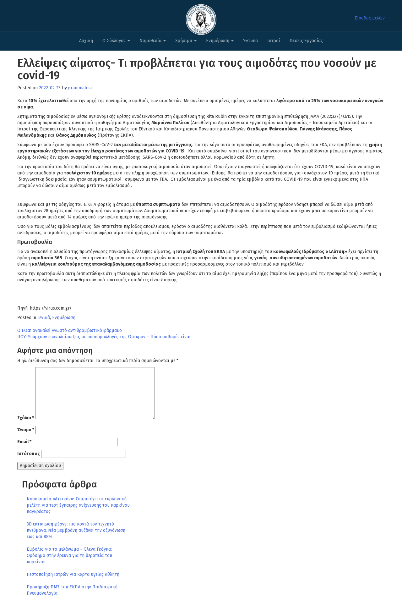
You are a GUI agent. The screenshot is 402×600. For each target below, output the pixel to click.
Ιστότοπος (28, 453)
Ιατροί (273, 40)
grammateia (80, 88)
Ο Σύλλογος (114, 40)
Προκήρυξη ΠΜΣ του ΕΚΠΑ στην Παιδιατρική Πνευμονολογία (72, 590)
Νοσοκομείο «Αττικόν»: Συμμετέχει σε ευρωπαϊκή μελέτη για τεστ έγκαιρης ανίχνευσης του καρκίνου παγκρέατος (78, 505)
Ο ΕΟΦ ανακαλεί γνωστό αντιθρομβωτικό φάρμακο (69, 330)
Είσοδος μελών (370, 18)
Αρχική (86, 40)
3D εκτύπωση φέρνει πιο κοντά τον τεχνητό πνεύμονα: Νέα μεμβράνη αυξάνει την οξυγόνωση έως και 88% (76, 530)
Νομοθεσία (151, 40)
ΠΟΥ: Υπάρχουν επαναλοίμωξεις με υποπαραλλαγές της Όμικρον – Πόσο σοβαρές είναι (104, 336)
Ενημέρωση (218, 40)
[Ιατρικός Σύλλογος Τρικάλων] (201, 17)
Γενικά (43, 317)
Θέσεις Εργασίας (306, 40)
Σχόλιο (25, 418)
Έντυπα (250, 40)
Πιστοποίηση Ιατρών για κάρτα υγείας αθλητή (73, 574)
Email (24, 441)
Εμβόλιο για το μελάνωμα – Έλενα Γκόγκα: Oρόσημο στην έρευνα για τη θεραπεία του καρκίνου (69, 555)
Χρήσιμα (184, 40)
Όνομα (25, 429)
